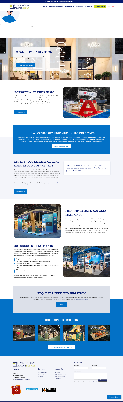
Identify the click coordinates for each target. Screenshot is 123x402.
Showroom (79, 7)
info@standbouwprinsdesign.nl (82, 299)
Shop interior (69, 7)
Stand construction (56, 7)
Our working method (60, 374)
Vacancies (58, 378)
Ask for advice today (61, 146)
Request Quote (100, 7)
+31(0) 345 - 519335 (51, 1)
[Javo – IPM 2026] (99, 333)
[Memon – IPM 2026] (74, 333)
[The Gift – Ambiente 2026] (49, 333)
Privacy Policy (95, 381)
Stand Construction (43, 372)
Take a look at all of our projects (61, 347)
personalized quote (53, 182)
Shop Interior (41, 374)
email (26, 184)
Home (45, 7)
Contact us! (61, 304)
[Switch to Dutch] (109, 8)
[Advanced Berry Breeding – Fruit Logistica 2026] (24, 333)
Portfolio (88, 7)
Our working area (60, 376)
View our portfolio (26, 65)
